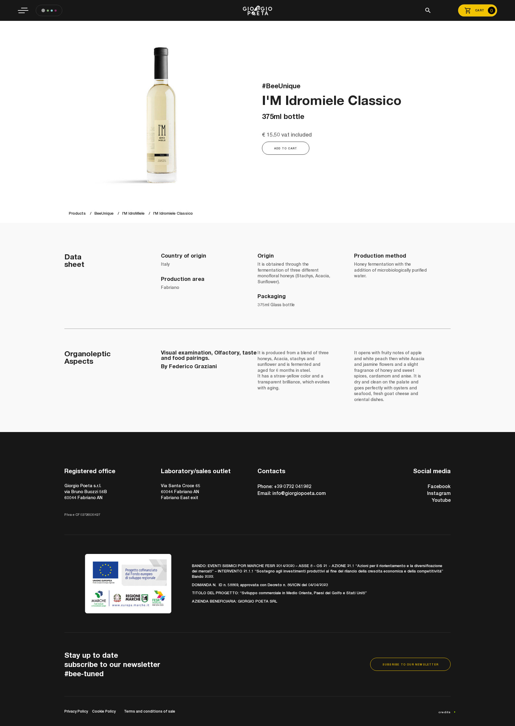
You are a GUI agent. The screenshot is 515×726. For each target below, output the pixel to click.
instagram (439, 493)
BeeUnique (104, 213)
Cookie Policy (104, 711)
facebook (439, 486)
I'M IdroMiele (133, 213)
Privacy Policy (76, 711)
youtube (441, 500)
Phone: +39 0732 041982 (284, 486)
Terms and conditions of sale (149, 711)
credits (444, 712)
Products (77, 213)
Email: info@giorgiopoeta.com (292, 493)
